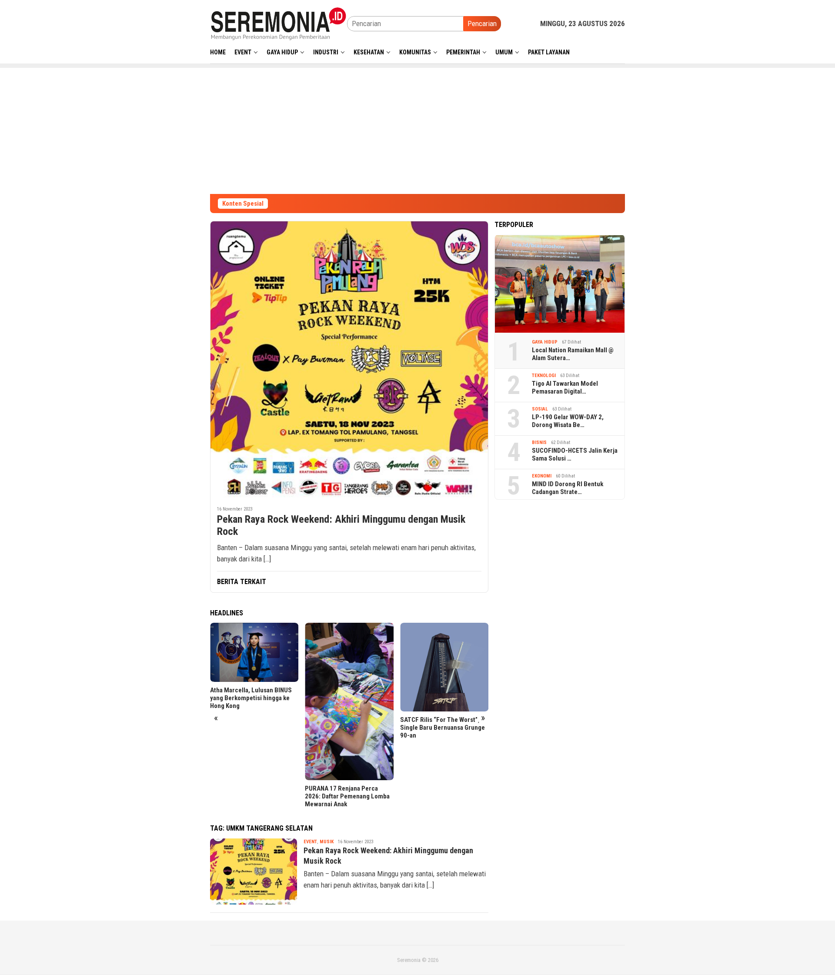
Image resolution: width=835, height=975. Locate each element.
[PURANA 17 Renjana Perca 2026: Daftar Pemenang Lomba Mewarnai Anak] (349, 701)
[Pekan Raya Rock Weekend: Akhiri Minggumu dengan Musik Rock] (349, 360)
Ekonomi (541, 476)
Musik (327, 842)
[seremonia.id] (278, 23)
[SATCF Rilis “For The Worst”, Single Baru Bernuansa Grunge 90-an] (444, 667)
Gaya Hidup (545, 342)
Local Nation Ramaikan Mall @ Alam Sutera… (573, 354)
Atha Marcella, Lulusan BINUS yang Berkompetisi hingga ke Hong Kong (251, 698)
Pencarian (482, 23)
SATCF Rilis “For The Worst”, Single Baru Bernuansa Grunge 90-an (442, 727)
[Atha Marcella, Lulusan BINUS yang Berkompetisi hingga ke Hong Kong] (254, 652)
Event (310, 842)
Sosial (540, 409)
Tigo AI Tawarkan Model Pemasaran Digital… (565, 387)
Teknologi (544, 375)
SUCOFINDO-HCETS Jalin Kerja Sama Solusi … (575, 454)
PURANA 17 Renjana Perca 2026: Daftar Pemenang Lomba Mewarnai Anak (347, 796)
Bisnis (539, 442)
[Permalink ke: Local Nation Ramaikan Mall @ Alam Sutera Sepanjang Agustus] (559, 284)
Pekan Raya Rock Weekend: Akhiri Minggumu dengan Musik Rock (341, 525)
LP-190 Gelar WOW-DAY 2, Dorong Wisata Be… (568, 421)
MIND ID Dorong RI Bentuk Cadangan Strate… (567, 488)
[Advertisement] (417, 129)
